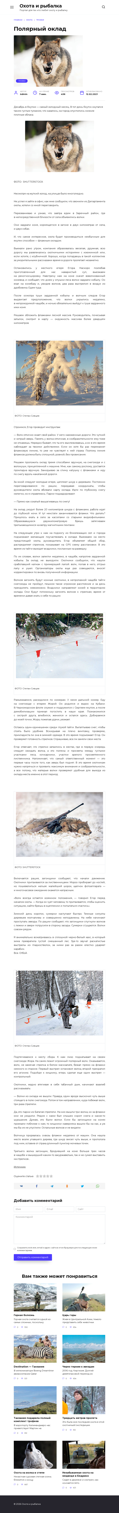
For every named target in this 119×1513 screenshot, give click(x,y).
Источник (20, 1167)
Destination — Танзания (29, 1366)
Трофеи (21, 81)
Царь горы (69, 1315)
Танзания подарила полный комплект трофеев (32, 1420)
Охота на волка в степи (29, 1472)
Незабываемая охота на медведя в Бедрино (77, 1474)
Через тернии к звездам (78, 1366)
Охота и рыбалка (41, 6)
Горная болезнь (24, 1315)
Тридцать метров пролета (79, 1418)
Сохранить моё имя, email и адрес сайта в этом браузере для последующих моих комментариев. (57, 1249)
